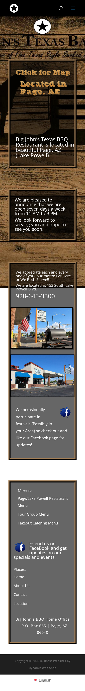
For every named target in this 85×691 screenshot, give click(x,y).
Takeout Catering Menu (38, 523)
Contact (20, 594)
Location (21, 603)
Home (19, 576)
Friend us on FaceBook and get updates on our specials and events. (40, 550)
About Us (22, 585)
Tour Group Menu (33, 514)
